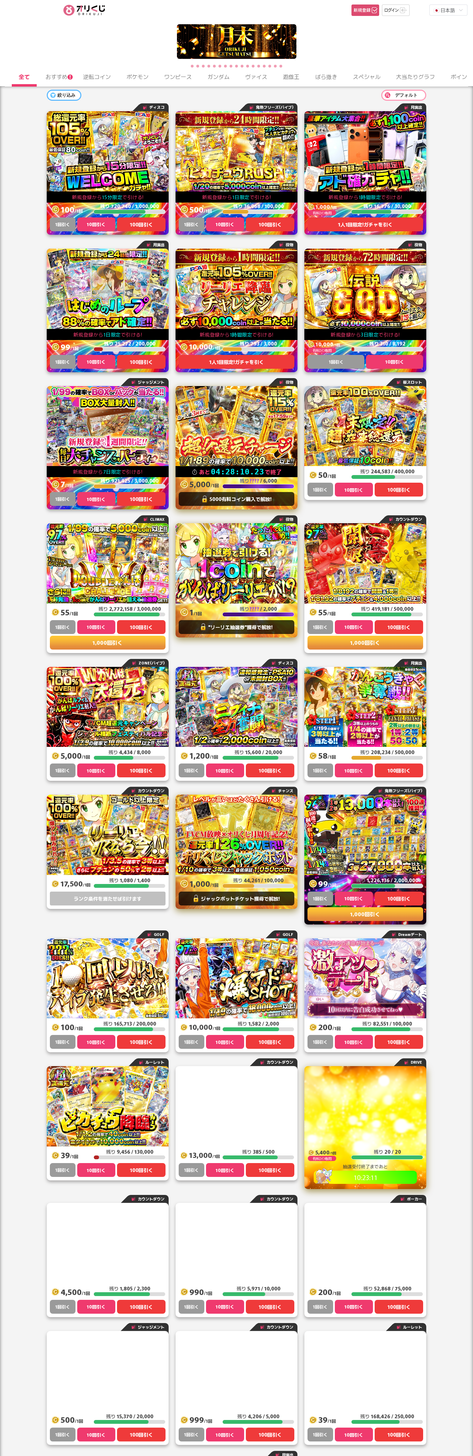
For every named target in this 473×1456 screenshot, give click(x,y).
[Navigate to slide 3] (203, 66)
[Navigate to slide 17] (281, 66)
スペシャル (367, 76)
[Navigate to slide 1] (192, 66)
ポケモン (137, 76)
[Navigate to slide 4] (209, 66)
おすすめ (56, 76)
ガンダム (218, 76)
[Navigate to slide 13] (258, 66)
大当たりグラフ (415, 76)
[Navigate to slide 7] (225, 66)
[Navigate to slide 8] (231, 66)
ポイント (461, 76)
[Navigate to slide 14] (264, 66)
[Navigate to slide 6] (220, 66)
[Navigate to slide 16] (275, 66)
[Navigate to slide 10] (242, 66)
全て (24, 76)
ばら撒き (326, 76)
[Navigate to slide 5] (214, 66)
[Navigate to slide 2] (197, 66)
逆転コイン (97, 76)
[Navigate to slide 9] (236, 66)
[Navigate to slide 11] (247, 66)
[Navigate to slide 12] (253, 66)
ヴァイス (256, 76)
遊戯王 (291, 76)
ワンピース (178, 76)
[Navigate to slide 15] (270, 66)
